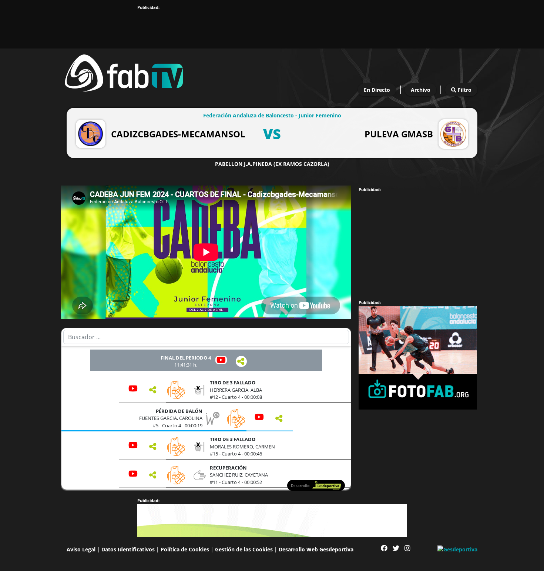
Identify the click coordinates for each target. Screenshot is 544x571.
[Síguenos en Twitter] (396, 548)
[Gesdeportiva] (457, 548)
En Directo (377, 89)
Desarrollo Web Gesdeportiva (316, 549)
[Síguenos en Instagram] (407, 548)
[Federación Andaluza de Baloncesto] (124, 71)
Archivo (420, 89)
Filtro (463, 89)
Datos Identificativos (128, 549)
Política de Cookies (185, 549)
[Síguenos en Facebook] (384, 548)
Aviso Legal (81, 549)
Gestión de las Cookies (244, 549)
